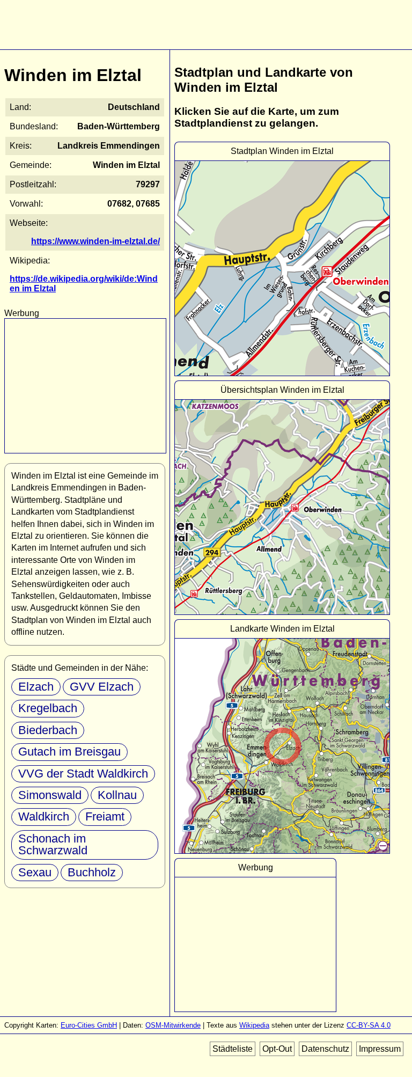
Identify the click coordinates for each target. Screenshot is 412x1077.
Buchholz (92, 872)
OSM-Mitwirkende (173, 1025)
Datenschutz (325, 1048)
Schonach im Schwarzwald (52, 844)
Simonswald (50, 795)
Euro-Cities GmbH (89, 1025)
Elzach (36, 686)
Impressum (380, 1048)
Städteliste (232, 1048)
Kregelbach (47, 708)
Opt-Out (277, 1048)
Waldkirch (43, 816)
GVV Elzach (102, 686)
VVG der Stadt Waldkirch (83, 773)
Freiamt (104, 816)
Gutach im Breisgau (69, 751)
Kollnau (117, 795)
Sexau (35, 872)
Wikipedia (254, 1025)
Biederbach (47, 730)
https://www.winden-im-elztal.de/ (95, 241)
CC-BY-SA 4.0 (369, 1025)
